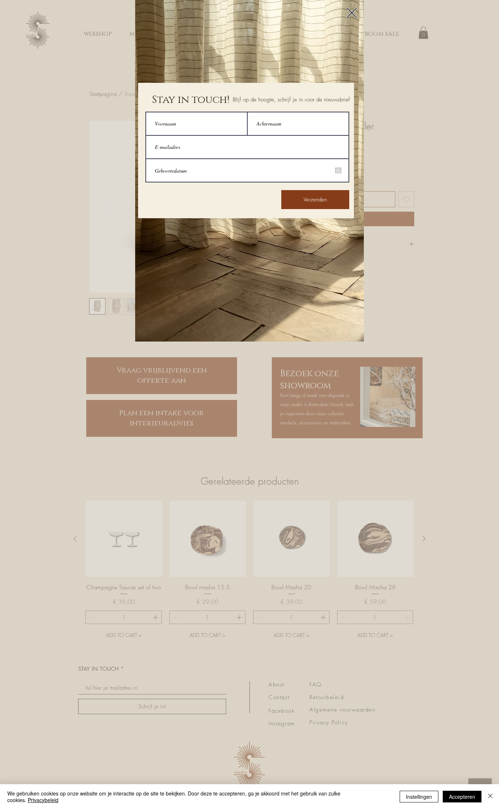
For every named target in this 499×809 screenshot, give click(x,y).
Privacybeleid (43, 800)
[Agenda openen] (338, 170)
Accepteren (462, 796)
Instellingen (419, 796)
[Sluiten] (490, 796)
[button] (351, 12)
